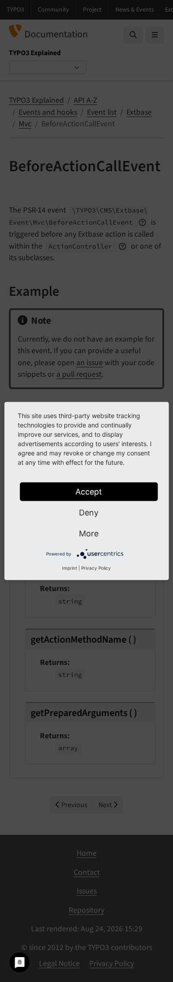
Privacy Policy (96, 568)
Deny (88, 512)
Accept (88, 491)
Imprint (69, 568)
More (88, 533)
